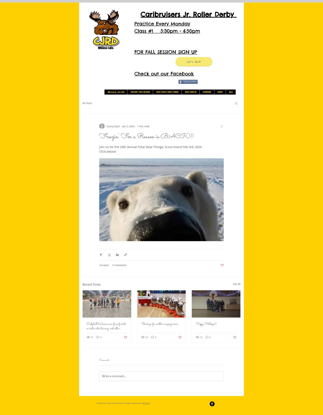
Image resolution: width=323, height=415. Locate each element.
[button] (236, 103)
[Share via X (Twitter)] (109, 254)
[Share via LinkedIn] (117, 254)
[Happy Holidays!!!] (216, 304)
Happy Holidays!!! (206, 324)
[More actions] (222, 126)
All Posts (87, 103)
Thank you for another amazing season (159, 324)
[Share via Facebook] (100, 254)
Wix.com (146, 403)
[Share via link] (125, 254)
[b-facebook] (212, 403)
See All (237, 284)
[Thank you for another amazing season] (161, 304)
